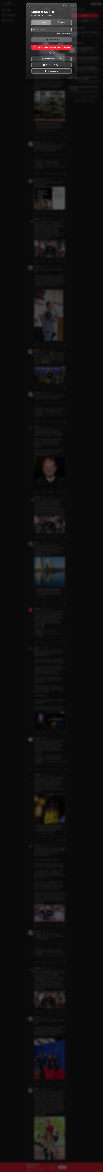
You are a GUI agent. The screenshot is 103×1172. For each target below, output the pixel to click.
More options (53, 71)
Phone (62, 22)
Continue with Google (53, 59)
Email (43, 22)
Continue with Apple (53, 65)
